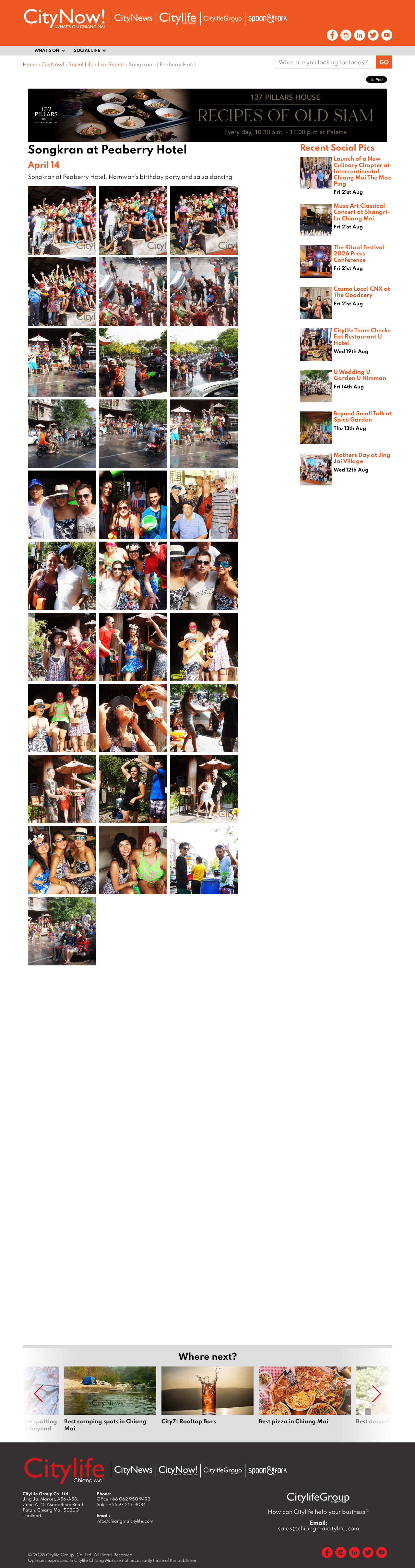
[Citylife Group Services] (223, 19)
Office (123, 1499)
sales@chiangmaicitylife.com (318, 1525)
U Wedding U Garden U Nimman (360, 375)
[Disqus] (161, 1074)
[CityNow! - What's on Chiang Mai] (64, 19)
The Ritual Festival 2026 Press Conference (359, 253)
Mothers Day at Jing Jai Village (362, 458)
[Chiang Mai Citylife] (178, 18)
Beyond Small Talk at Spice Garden (363, 416)
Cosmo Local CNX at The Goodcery (362, 292)
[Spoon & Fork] (267, 18)
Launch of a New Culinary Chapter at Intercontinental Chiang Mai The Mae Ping (362, 170)
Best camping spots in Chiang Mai (110, 1399)
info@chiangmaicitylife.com (125, 1521)
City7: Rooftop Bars (207, 1399)
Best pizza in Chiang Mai (305, 1399)
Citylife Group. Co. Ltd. (69, 1555)
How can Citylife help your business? (318, 1511)
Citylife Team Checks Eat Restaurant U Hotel (362, 336)
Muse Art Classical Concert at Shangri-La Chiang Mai (362, 212)
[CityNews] (133, 19)
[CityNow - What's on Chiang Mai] (178, 1470)
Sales (121, 1504)
